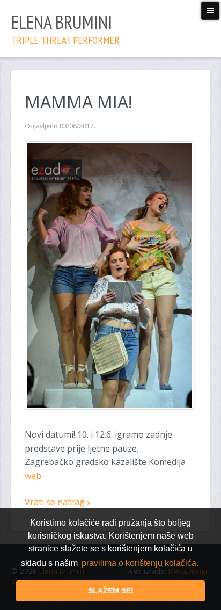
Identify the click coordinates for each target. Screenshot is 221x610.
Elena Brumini (65, 28)
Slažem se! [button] (111, 590)
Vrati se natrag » (58, 502)
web (33, 476)
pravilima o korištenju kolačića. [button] (140, 563)
